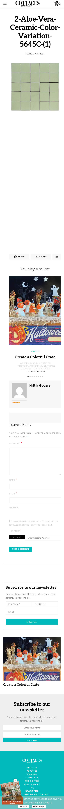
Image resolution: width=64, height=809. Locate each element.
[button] (28, 377)
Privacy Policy (32, 784)
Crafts (35, 351)
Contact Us (32, 777)
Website (13, 507)
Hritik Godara (39, 385)
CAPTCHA (16, 530)
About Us (32, 767)
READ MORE (38, 806)
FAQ (32, 788)
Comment (14, 443)
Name (13, 479)
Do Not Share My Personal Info (32, 794)
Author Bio (16, 402)
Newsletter (32, 791)
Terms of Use (32, 781)
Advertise (32, 771)
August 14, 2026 (36, 371)
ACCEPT (23, 806)
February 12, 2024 (35, 54)
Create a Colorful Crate (35, 357)
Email (13, 493)
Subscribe (32, 622)
